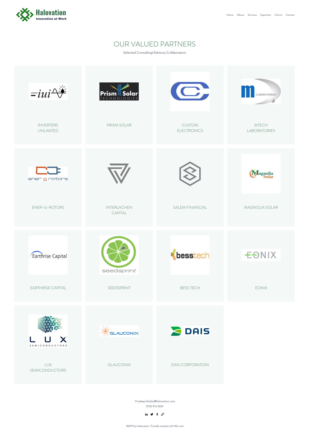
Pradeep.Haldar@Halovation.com (155, 401)
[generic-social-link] (162, 414)
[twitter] (152, 414)
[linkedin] (146, 414)
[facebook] (157, 414)
